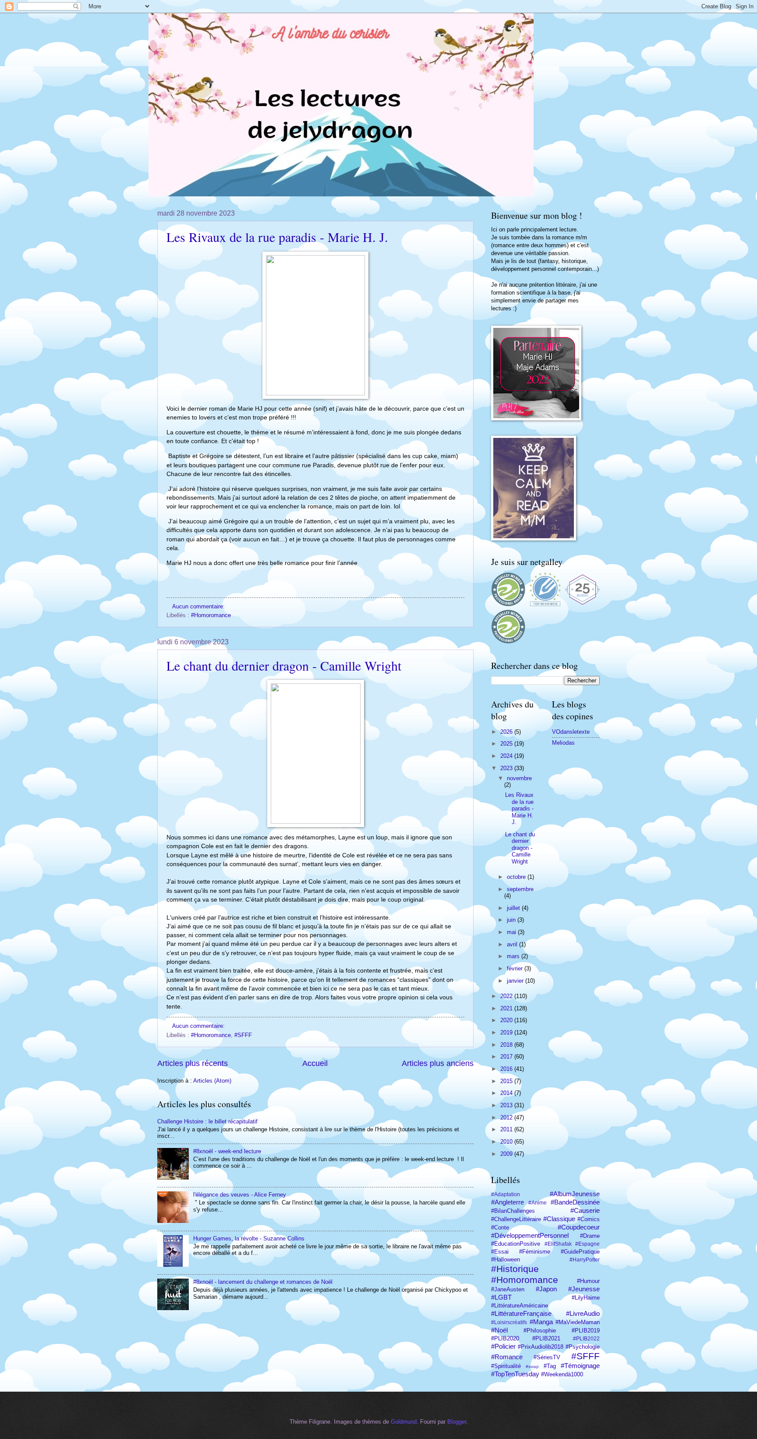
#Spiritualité (506, 1366)
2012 (507, 1117)
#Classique (559, 1218)
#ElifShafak (558, 1244)
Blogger (456, 1421)
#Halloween (505, 1259)
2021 (507, 1008)
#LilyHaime (586, 1297)
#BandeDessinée (575, 1202)
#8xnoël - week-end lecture (227, 1151)
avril (513, 944)
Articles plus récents (192, 1063)
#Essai (500, 1251)
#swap (532, 1366)
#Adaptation (505, 1194)
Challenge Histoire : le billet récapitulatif (207, 1121)
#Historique (515, 1269)
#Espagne (587, 1244)
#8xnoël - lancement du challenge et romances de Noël (263, 1282)
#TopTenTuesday (515, 1374)
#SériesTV (547, 1357)
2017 (507, 1056)
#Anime (537, 1202)
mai (512, 932)
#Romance (507, 1357)
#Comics (588, 1219)
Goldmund (404, 1421)
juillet (514, 908)
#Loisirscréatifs (509, 1322)
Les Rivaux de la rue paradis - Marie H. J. (277, 236)
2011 (507, 1129)
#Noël (499, 1330)
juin (512, 920)
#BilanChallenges (513, 1211)
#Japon (546, 1289)
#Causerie (585, 1210)
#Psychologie (583, 1346)
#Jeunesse (584, 1289)
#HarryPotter (585, 1259)
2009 (507, 1154)
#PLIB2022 (586, 1338)
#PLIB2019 (586, 1330)
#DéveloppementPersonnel (530, 1235)
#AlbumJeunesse (575, 1193)
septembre (520, 889)
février (515, 968)
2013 (507, 1105)
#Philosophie (540, 1330)
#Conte (500, 1227)
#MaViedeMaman (577, 1322)
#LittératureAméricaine (519, 1305)
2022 (507, 996)
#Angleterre (507, 1202)
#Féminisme (534, 1251)
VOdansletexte (571, 731)
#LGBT (501, 1297)
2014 (507, 1093)
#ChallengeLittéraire (516, 1219)
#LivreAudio (583, 1313)
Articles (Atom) (212, 1080)
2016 (507, 1069)
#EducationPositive (515, 1243)
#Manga (541, 1321)
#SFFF (243, 1035)
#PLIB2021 (546, 1338)
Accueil (315, 1063)
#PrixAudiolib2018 (540, 1346)
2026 (507, 731)
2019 (507, 1032)
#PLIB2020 (505, 1338)
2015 (507, 1081)
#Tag (550, 1366)
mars (514, 956)
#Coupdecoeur (579, 1227)
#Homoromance (211, 615)
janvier (516, 980)
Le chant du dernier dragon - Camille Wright (283, 665)
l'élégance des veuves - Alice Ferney (239, 1194)
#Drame (590, 1236)
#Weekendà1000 (562, 1374)
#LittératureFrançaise (521, 1313)
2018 (507, 1044)
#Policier (503, 1346)
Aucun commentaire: (199, 606)
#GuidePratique (580, 1251)
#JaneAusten (507, 1289)
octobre (517, 877)
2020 (507, 1020)
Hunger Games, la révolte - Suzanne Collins (248, 1238)
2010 (507, 1141)
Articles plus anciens (438, 1063)
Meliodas (563, 742)
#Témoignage (580, 1365)
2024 (507, 756)
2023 (507, 768)
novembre (519, 778)
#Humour (588, 1281)
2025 (507, 743)
